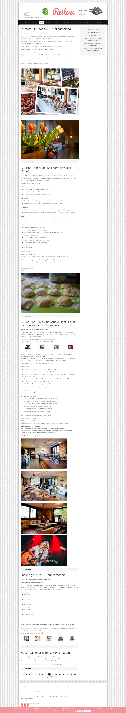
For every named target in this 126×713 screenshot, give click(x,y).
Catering (48, 22)
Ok (79, 711)
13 (67, 674)
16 (43, 677)
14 (71, 674)
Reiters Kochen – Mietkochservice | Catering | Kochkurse (63, 11)
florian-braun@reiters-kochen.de (30, 664)
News (41, 22)
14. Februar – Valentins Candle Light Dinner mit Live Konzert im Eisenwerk (48, 323)
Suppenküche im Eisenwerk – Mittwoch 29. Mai (92, 44)
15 (75, 674)
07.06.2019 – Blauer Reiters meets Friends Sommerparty (92, 49)
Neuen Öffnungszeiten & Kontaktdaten (45, 652)
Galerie (92, 22)
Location (35, 22)
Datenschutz (86, 711)
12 (63, 674)
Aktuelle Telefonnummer (92, 32)
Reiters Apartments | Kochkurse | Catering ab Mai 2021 (92, 39)
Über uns (26, 23)
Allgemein (28, 161)
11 (59, 674)
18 (51, 677)
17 (47, 677)
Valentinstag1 (92, 35)
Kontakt (98, 23)
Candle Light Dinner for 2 (68, 22)
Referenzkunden (83, 22)
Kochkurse (56, 22)
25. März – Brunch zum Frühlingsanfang (46, 29)
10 (56, 674)
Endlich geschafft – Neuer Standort (43, 575)
